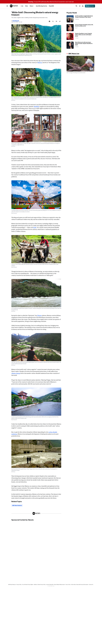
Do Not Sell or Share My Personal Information (79, 584)
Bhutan (40, 62)
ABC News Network (12, 584)
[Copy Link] (60, 21)
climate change (15, 373)
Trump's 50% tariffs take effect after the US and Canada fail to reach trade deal (51, 2)
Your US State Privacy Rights (27, 584)
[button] (7, 6)
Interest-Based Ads (50, 584)
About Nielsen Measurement (59, 584)
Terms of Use (67, 584)
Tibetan (39, 315)
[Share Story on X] (53, 21)
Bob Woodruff (16, 20)
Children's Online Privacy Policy (40, 584)
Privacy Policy (19, 584)
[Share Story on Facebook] (49, 21)
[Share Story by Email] (56, 21)
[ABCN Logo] (14, 6)
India (34, 227)
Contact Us (91, 584)
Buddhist (36, 106)
